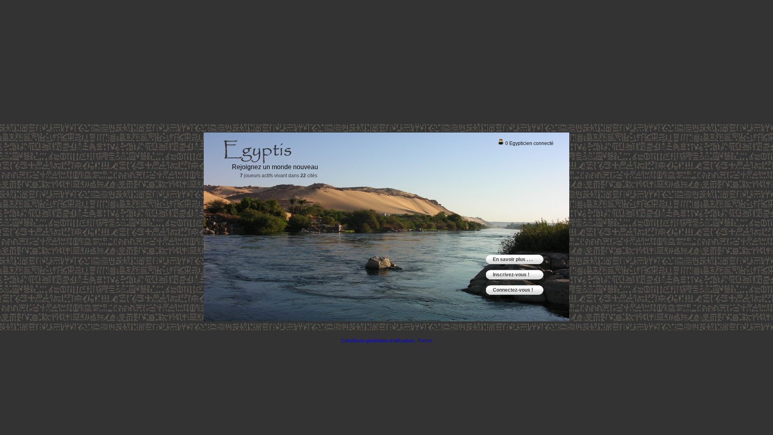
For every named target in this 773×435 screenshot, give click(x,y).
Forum (425, 341)
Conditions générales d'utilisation (377, 341)
